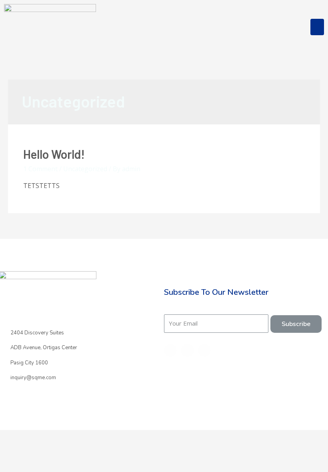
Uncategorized (85, 168)
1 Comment (40, 168)
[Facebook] (170, 350)
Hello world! (54, 154)
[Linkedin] (204, 350)
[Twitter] (187, 350)
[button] (317, 27)
